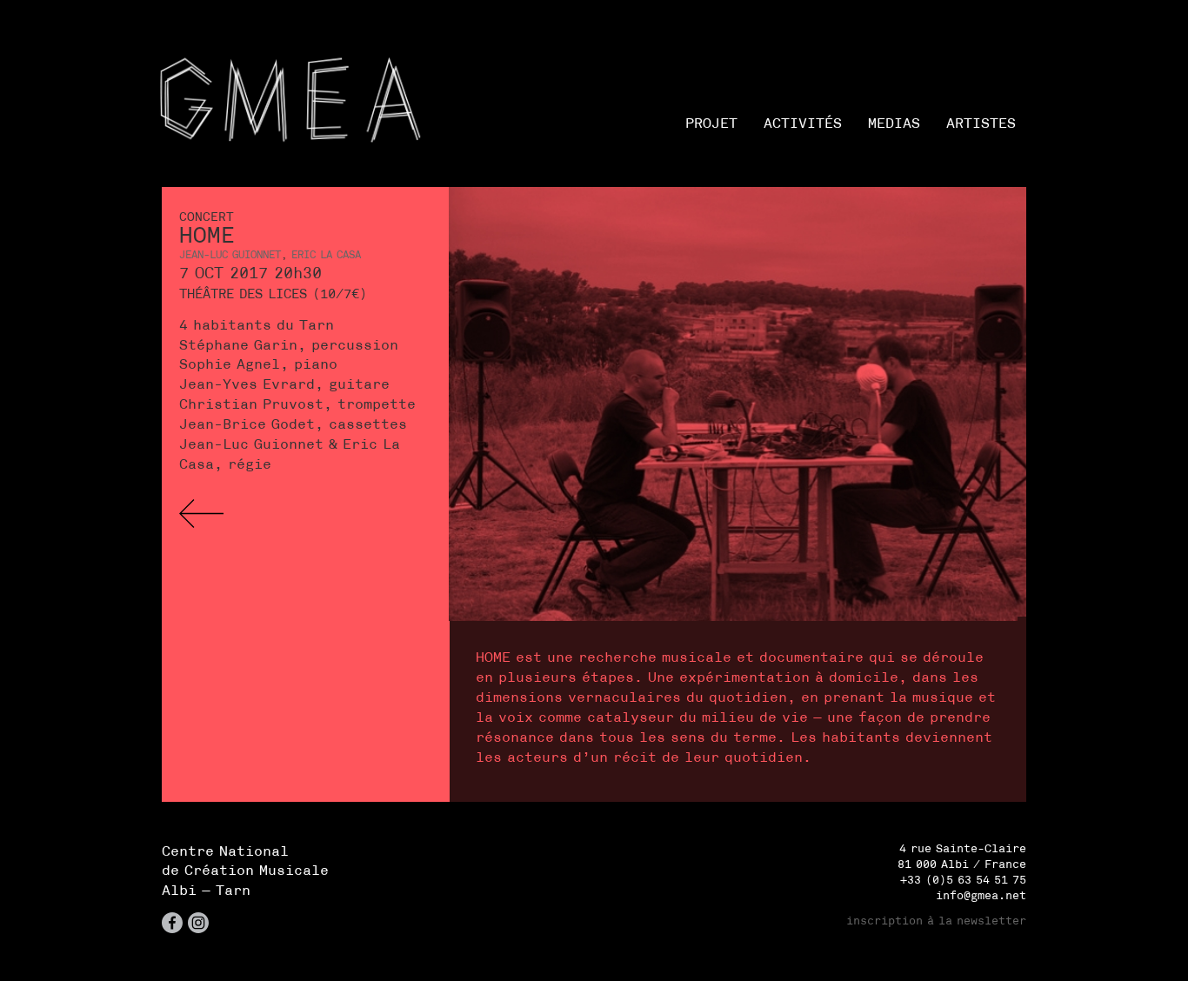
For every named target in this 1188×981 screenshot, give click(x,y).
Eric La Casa (326, 254)
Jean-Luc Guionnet (230, 254)
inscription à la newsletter (936, 920)
